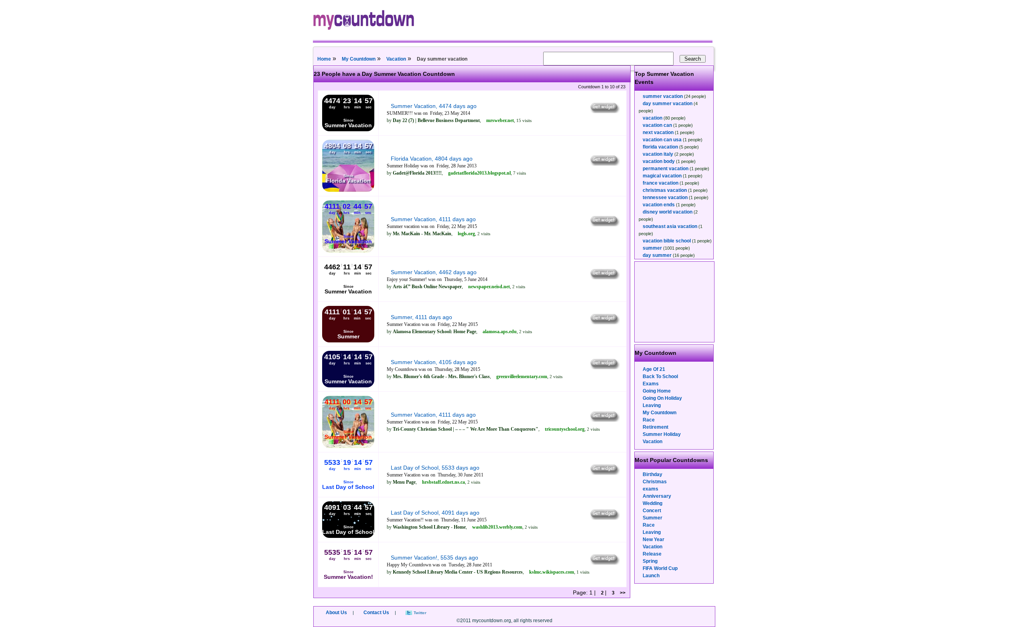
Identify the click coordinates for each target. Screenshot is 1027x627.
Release (652, 554)
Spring (650, 561)
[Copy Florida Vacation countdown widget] (604, 164)
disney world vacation (667, 212)
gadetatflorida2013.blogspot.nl (479, 173)
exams (650, 489)
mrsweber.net (500, 120)
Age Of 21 (654, 369)
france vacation (660, 183)
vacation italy (658, 154)
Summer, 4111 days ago (421, 317)
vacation (652, 118)
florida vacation (660, 147)
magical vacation (662, 176)
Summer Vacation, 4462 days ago (434, 272)
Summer (652, 518)
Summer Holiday (662, 434)
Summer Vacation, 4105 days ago (434, 362)
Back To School (660, 376)
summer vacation (663, 96)
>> (622, 593)
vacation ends (659, 205)
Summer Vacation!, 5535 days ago (434, 557)
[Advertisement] (675, 302)
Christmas (655, 481)
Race (649, 420)
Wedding (652, 503)
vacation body (659, 161)
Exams (651, 384)
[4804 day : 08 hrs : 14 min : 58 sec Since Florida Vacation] (348, 190)
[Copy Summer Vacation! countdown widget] (604, 563)
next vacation (658, 132)
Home (324, 59)
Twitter (420, 613)
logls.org (466, 233)
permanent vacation (665, 168)
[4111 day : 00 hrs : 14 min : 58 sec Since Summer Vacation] (348, 446)
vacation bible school (667, 241)
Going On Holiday (662, 398)
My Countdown (358, 59)
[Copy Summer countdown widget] (604, 322)
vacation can (657, 125)
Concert (652, 510)
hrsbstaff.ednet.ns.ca (443, 482)
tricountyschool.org (565, 429)
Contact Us (376, 612)
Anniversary (657, 496)
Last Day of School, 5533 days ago (435, 467)
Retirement (655, 427)
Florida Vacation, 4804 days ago (432, 158)
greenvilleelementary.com (521, 376)
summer (652, 248)
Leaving (652, 405)
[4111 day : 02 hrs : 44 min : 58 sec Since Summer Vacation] (348, 251)
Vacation (396, 59)
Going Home (657, 391)
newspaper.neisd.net (489, 286)
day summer (657, 255)
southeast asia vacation (670, 226)
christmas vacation (665, 190)
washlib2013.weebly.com (497, 527)
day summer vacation (667, 103)
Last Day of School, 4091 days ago (435, 512)
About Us (336, 612)
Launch (651, 575)
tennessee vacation (665, 197)
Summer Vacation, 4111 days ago (433, 219)
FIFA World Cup (660, 568)
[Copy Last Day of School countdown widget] (604, 473)
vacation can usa (662, 139)
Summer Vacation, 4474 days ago (434, 106)
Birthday (652, 474)
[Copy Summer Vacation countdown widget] (604, 111)
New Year (653, 539)
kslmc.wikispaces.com (551, 572)
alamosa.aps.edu (500, 331)
